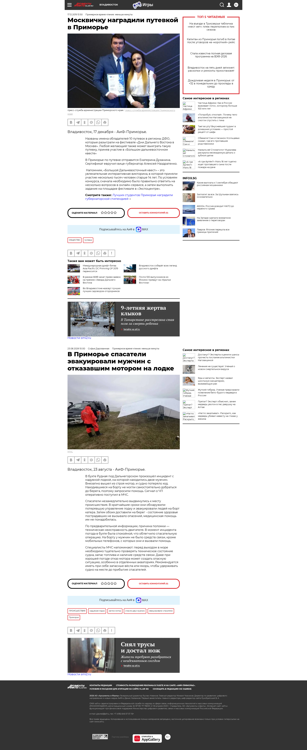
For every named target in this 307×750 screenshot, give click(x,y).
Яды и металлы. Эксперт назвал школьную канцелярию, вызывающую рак (215, 381)
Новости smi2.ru (79, 338)
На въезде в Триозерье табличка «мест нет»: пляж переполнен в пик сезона (211, 26)
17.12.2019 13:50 (75, 14)
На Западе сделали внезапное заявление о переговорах (214, 219)
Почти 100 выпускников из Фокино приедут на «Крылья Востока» (155, 280)
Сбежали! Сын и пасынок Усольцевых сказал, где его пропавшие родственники (218, 141)
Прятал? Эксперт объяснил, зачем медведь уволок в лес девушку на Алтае (217, 404)
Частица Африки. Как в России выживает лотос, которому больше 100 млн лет (217, 106)
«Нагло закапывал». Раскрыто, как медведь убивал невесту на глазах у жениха (218, 416)
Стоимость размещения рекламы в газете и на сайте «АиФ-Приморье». (155, 685)
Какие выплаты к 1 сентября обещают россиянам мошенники (217, 184)
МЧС (70, 451)
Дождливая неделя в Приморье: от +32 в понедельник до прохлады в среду (211, 83)
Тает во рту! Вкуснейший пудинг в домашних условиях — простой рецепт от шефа (217, 129)
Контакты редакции (101, 685)
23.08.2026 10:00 (76, 348)
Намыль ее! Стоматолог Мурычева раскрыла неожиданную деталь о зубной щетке (217, 152)
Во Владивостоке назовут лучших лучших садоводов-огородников (101, 290)
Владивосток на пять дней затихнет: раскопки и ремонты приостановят (211, 69)
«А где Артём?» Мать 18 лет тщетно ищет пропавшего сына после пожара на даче (217, 164)
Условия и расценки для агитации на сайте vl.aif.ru (119, 689)
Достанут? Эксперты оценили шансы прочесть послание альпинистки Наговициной (218, 357)
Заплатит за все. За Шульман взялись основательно (217, 195)
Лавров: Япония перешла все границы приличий (213, 230)
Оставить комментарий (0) (153, 213)
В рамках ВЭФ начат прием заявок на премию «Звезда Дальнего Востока (102, 280)
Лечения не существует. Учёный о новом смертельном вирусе (216, 367)
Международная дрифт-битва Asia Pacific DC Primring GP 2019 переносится (100, 268)
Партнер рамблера (120, 737)
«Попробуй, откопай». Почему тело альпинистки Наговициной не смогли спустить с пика (217, 117)
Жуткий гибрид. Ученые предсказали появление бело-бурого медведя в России (218, 392)
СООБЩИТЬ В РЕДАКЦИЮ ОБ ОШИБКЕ (172, 689)
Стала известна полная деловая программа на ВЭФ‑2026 (211, 55)
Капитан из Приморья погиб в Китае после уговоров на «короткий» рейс (211, 41)
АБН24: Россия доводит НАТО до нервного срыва (215, 207)
